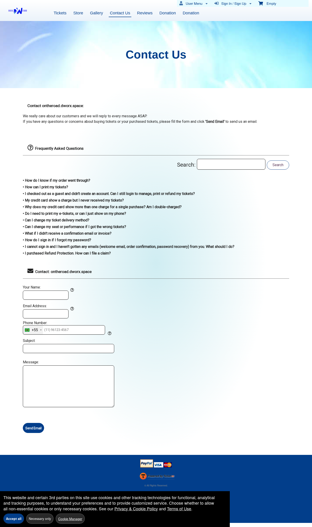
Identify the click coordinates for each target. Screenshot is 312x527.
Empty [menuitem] (269, 3)
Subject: (29, 341)
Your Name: (32, 287)
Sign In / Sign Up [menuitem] (233, 3)
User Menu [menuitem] (193, 3)
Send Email (33, 428)
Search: (187, 165)
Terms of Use (179, 508)
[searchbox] (231, 164)
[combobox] (33, 329)
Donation (167, 13)
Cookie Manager (70, 519)
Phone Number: (35, 323)
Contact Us (120, 13)
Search (277, 165)
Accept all (13, 518)
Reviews (145, 13)
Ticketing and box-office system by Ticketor (157, 477)
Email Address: (35, 306)
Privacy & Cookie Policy (136, 508)
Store (78, 13)
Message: (31, 362)
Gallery (96, 13)
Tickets (60, 13)
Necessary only (40, 518)
